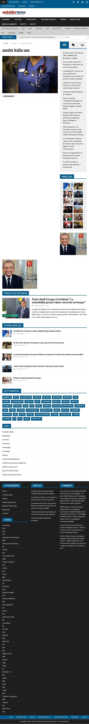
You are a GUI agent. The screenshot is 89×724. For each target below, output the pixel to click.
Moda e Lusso (7, 653)
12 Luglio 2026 (19, 357)
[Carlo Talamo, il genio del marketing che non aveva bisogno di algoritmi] (78, 224)
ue (14, 419)
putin (22, 414)
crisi (37, 401)
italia (12, 410)
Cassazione (11, 33)
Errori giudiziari (7, 605)
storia (54, 414)
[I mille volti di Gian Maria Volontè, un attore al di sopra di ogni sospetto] (78, 194)
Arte (47, 29)
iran (5, 410)
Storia (4, 690)
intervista (80, 406)
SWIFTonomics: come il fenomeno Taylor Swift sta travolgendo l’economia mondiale (72, 519)
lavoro (21, 410)
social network (42, 414)
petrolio (7, 414)
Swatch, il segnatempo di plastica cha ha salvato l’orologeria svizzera (72, 155)
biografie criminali (80, 29)
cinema (6, 401)
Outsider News (14, 2)
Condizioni (6, 443)
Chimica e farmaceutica (10, 543)
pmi (15, 414)
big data (46, 397)
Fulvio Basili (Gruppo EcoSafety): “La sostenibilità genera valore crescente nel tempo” (59, 301)
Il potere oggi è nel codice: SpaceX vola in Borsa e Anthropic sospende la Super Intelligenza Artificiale (72, 117)
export (74, 401)
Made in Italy (56, 29)
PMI (3, 33)
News (4, 666)
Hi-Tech (5, 629)
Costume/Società (8, 556)
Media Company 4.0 (37, 2)
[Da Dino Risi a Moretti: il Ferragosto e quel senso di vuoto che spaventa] (78, 186)
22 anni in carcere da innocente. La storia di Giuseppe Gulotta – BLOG (72, 526)
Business (67, 397)
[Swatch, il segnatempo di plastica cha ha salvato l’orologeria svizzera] (78, 217)
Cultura (18, 19)
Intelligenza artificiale (10, 29)
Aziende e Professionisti (10, 537)
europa (65, 401)
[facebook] (73, 2)
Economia (6, 19)
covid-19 (29, 401)
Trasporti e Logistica (9, 696)
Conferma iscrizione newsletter (14, 463)
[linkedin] (87, 2)
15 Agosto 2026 (19, 345)
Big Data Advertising (8, 6)
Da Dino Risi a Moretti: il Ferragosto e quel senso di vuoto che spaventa (73, 64)
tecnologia (65, 414)
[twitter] (78, 2)
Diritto (23, 24)
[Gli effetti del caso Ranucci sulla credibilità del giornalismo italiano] (68, 186)
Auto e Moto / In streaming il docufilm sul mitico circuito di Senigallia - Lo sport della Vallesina (73, 493)
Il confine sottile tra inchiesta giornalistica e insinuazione (72, 164)
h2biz (39, 406)
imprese (47, 406)
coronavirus (17, 401)
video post (36, 419)
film (25, 406)
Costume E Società (48, 19)
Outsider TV (6, 672)
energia (56, 401)
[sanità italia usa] (30, 91)
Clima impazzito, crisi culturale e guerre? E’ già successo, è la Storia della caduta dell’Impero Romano (73, 131)
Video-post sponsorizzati (11, 474)
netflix (65, 410)
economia (46, 401)
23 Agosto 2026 (19, 333)
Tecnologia (31, 19)
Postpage (6, 451)
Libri (3, 647)
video (27, 419)
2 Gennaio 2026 (39, 305)
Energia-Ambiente (8, 598)
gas (31, 406)
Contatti (32, 6)
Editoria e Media (8, 592)
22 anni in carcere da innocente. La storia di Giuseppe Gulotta (71, 531)
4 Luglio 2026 (19, 369)
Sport (29, 33)
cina (75, 397)
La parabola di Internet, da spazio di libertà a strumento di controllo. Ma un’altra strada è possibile (73, 75)
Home (3, 2)
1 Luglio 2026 (19, 380)
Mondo (63, 19)
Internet (5, 635)
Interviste (5, 641)
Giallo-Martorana (8, 617)
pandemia (75, 410)
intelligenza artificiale (62, 406)
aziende (37, 397)
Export (4, 611)
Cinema (21, 33)
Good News (6, 623)
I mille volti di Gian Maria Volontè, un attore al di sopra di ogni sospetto (72, 85)
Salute (32, 24)
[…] (57, 317)
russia (30, 414)
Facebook (7, 406)
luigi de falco (32, 410)
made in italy (46, 410)
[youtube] (82, 2)
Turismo (67, 29)
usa (20, 419)
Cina (23, 29)
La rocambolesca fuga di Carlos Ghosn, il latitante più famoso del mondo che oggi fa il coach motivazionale (73, 143)
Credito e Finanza (8, 562)
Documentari (6, 580)
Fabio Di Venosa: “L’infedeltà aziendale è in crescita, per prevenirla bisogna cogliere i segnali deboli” (72, 103)
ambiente (7, 397)
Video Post (6, 708)
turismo (6, 419)
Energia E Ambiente (9, 24)
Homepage (6, 447)
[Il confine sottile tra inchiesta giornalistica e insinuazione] (68, 224)
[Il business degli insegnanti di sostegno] (68, 201)
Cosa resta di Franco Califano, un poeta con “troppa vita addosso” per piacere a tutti (73, 544)
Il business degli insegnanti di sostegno (27, 378)
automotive (26, 397)
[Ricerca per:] (75, 37)
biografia (57, 397)
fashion (17, 406)
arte (16, 397)
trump (75, 414)
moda (57, 410)
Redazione (22, 6)
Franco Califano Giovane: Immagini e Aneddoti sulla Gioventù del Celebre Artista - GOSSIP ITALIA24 (72, 538)
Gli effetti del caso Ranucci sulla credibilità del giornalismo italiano (73, 55)
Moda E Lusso (75, 19)
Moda (30, 29)
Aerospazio (6, 525)
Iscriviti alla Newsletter (11, 459)
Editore (24, 2)
